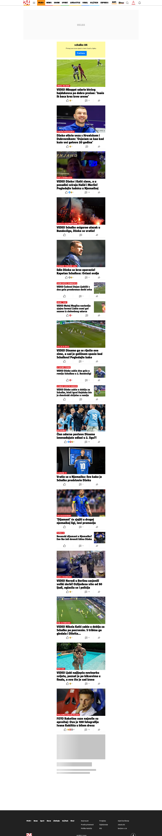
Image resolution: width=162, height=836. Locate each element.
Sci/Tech (65, 821)
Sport (42, 821)
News (36, 821)
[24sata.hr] (26, 3)
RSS (100, 828)
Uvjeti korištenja (123, 821)
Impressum (85, 821)
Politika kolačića (86, 828)
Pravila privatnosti (87, 825)
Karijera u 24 (122, 828)
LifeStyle (56, 821)
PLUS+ (29, 821)
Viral (72, 821)
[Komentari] (87, 146)
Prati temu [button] (81, 53)
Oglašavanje (103, 825)
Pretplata (102, 821)
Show (49, 821)
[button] (127, 2)
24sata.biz (121, 825)
